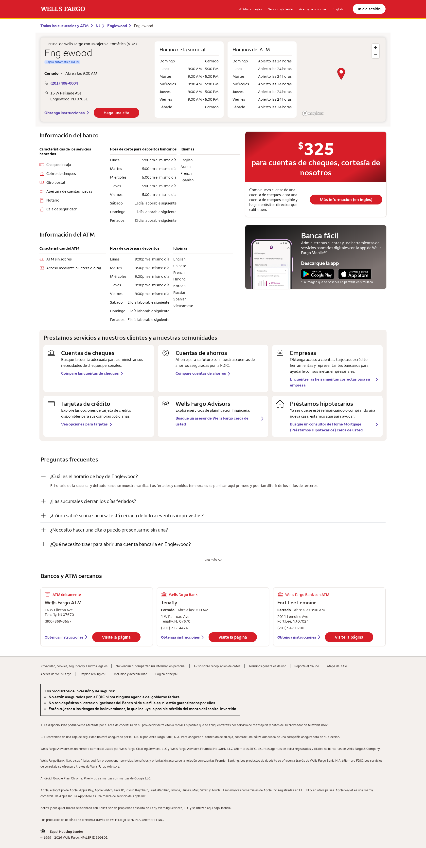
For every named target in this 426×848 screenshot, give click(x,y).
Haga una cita (116, 112)
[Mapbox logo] (313, 113)
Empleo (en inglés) (92, 674)
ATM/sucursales (250, 9)
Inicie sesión (369, 9)
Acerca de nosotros (312, 9)
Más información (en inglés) (346, 199)
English (338, 9)
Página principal (166, 674)
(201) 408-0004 (64, 83)
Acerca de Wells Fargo (55, 674)
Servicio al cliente (280, 9)
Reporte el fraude (306, 666)
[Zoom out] (375, 54)
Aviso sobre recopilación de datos (217, 666)
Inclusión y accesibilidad (130, 674)
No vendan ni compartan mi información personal (150, 666)
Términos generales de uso (267, 666)
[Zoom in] (375, 47)
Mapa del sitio (337, 666)
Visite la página (116, 637)
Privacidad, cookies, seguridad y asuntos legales (73, 666)
